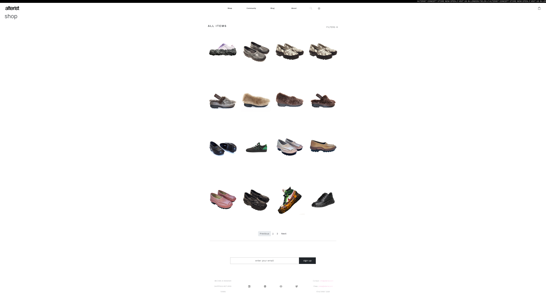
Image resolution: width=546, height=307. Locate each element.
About (293, 8)
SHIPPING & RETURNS (222, 286)
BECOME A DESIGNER (223, 281)
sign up (307, 260)
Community (251, 8)
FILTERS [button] (331, 27)
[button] (530, 8)
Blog (272, 8)
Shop (230, 8)
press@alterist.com (325, 286)
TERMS (223, 292)
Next (283, 233)
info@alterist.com (326, 281)
